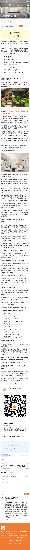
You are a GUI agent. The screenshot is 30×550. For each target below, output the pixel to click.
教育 (17, 5)
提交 (26, 494)
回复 (27, 519)
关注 (21, 26)
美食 (10, 5)
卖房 (3, 21)
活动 (6, 5)
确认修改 (27, 476)
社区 (2, 5)
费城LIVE (19, 540)
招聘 (21, 5)
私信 (26, 26)
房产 (13, 5)
